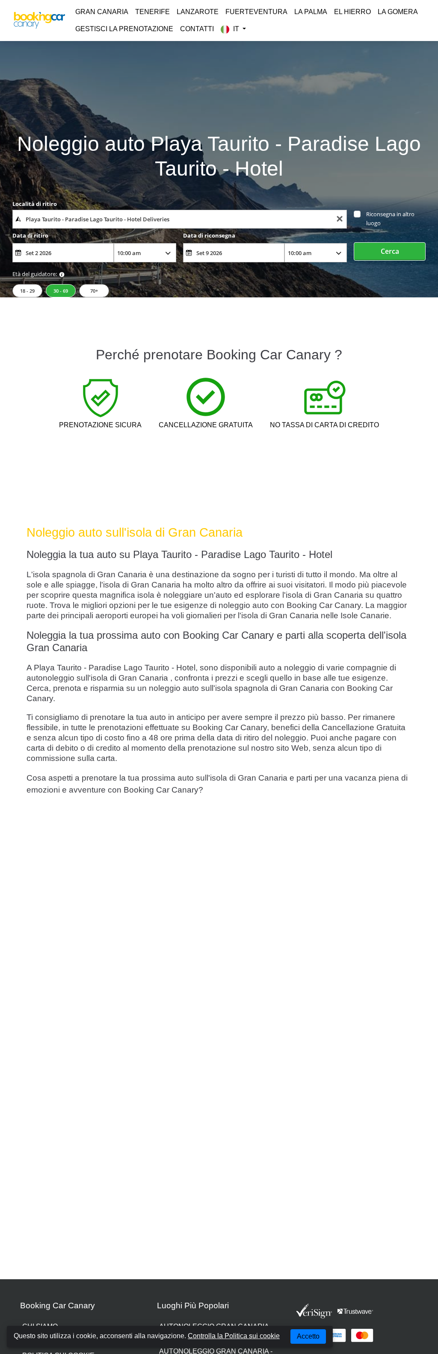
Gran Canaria (101, 11)
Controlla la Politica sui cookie (234, 1335)
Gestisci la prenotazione (124, 28)
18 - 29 (27, 291)
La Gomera (398, 11)
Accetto (308, 1336)
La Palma (310, 11)
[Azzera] (339, 219)
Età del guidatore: (34, 274)
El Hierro (352, 11)
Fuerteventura (256, 11)
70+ (94, 291)
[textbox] (179, 219)
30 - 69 (60, 291)
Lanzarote (198, 11)
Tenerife (152, 11)
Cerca (390, 251)
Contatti (197, 28)
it (236, 28)
